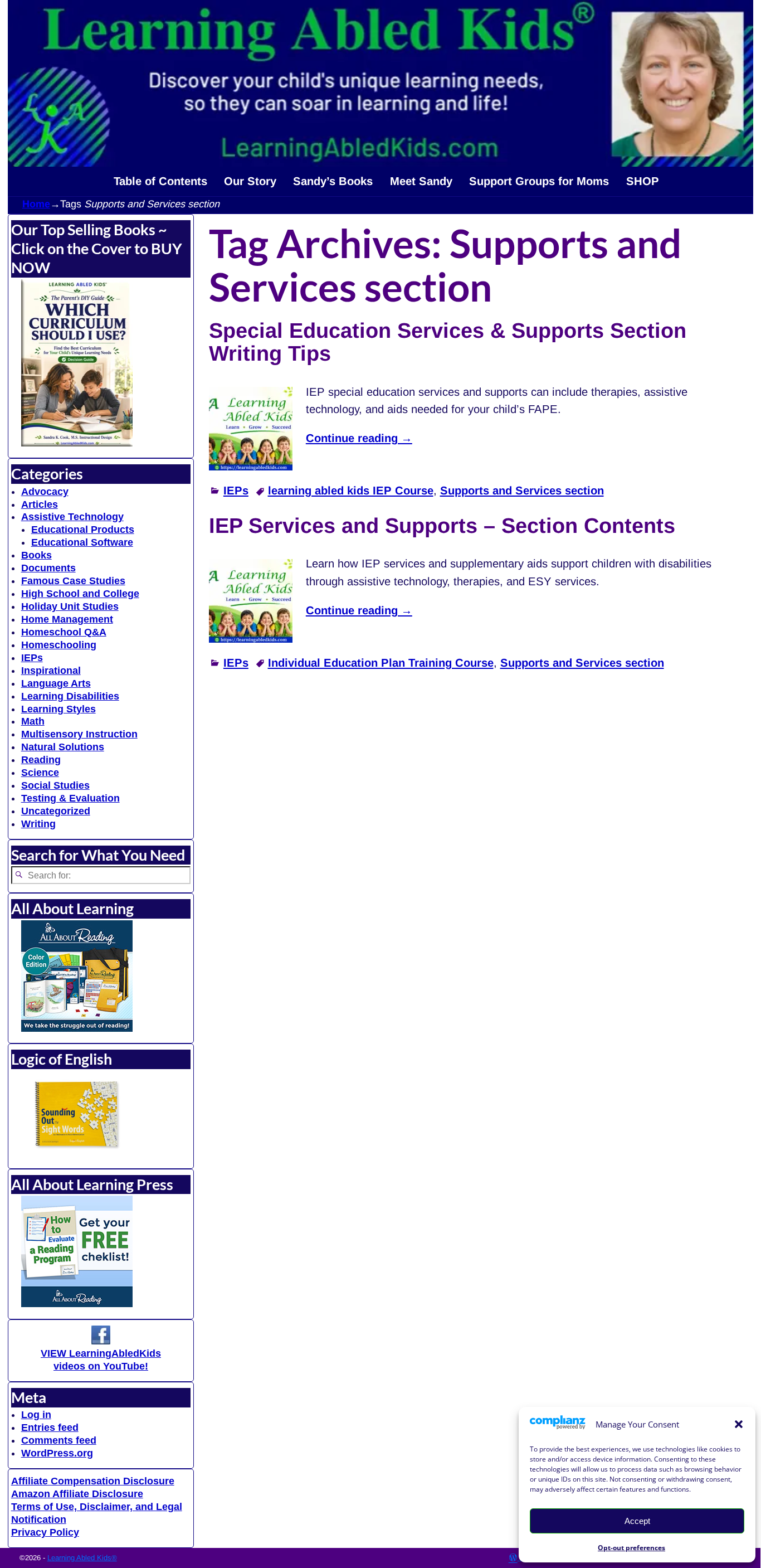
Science (40, 772)
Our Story (250, 181)
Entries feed (50, 1427)
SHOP (642, 181)
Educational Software (82, 542)
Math (33, 721)
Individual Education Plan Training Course (381, 663)
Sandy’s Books (333, 181)
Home (36, 204)
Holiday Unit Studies (70, 606)
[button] (738, 1424)
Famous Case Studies (73, 580)
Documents (48, 568)
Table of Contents (160, 181)
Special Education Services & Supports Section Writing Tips (447, 342)
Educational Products (82, 529)
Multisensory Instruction (79, 734)
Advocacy (45, 491)
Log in (36, 1414)
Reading (41, 759)
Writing (38, 823)
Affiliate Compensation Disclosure (92, 1481)
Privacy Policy (45, 1532)
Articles (39, 504)
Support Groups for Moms (539, 181)
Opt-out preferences (631, 1547)
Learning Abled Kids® (82, 1558)
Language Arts (56, 683)
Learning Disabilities (70, 696)
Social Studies (55, 785)
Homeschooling (58, 644)
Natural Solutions (62, 747)
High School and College (80, 593)
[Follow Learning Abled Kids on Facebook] (100, 1341)
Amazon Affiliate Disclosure (77, 1493)
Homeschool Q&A (63, 632)
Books (36, 555)
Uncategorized (55, 811)
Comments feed (58, 1440)
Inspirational (51, 670)
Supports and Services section (522, 490)
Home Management (67, 619)
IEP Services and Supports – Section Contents (442, 525)
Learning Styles (58, 709)
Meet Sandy (421, 181)
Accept (637, 1521)
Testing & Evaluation (70, 798)
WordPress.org (57, 1453)
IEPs (235, 490)
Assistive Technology (72, 516)
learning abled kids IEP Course (350, 490)
